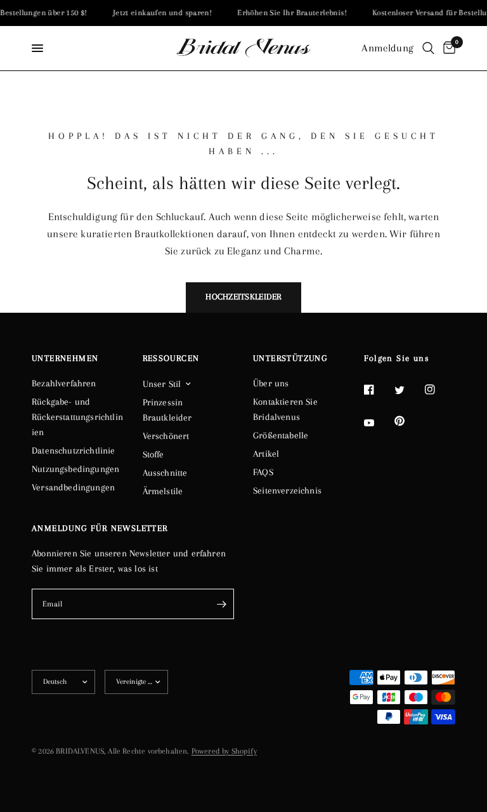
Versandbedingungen (73, 487)
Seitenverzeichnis (287, 490)
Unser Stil (162, 384)
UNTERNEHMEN (65, 358)
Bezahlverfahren (64, 383)
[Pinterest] (408, 421)
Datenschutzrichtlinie (73, 450)
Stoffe (153, 454)
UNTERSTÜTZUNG (290, 358)
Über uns (271, 383)
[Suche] (428, 48)
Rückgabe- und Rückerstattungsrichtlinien (77, 416)
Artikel (266, 454)
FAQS (263, 472)
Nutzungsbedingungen (75, 469)
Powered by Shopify (224, 751)
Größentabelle (280, 435)
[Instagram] (439, 389)
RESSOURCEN (171, 358)
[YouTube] (378, 423)
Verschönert (166, 436)
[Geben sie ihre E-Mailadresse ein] (221, 604)
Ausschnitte (165, 473)
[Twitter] (408, 390)
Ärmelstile (163, 491)
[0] (447, 48)
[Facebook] (378, 389)
